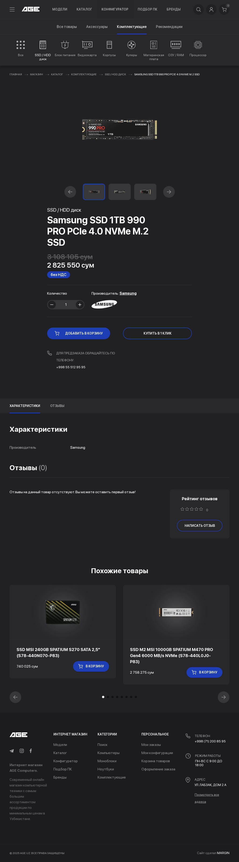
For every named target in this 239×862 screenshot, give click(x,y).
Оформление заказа (158, 769)
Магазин (36, 74)
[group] (21, 48)
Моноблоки (107, 761)
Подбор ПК (147, 9)
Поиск (103, 744)
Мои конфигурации (157, 753)
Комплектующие (84, 74)
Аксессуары (97, 26)
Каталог (84, 9)
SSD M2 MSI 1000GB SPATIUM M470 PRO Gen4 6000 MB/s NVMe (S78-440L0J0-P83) (171, 655)
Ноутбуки (106, 769)
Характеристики (25, 406)
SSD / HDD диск (115, 74)
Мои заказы (151, 744)
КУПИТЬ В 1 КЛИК (158, 333)
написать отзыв (200, 526)
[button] (70, 192)
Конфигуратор (115, 9)
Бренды (174, 9)
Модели (59, 9)
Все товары (67, 26)
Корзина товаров (155, 761)
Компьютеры (109, 753)
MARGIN (223, 853)
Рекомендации (169, 26)
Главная (16, 74)
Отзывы (57, 406)
